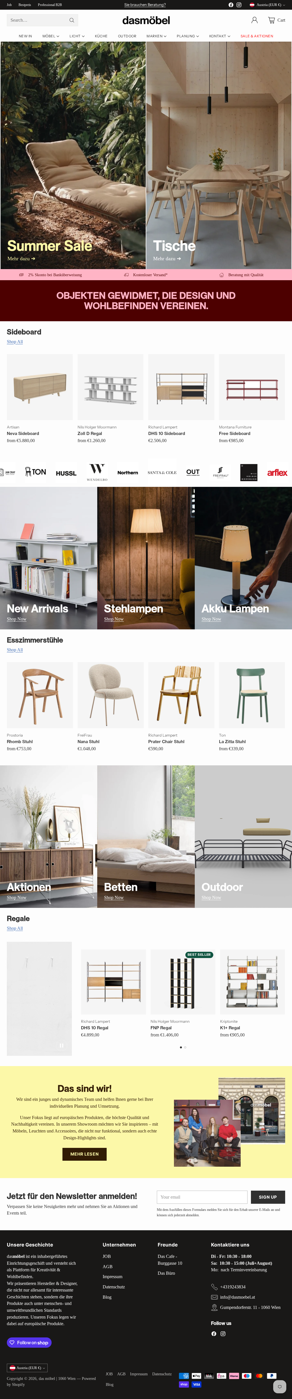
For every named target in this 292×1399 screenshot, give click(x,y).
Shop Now (17, 619)
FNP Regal (161, 1027)
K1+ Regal (230, 1027)
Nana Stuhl (89, 741)
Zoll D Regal (90, 433)
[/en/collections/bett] (145, 836)
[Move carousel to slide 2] (185, 1047)
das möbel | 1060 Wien (57, 1378)
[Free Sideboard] (252, 387)
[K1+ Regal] (252, 981)
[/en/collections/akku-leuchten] (243, 558)
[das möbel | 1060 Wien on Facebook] (231, 6)
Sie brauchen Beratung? (145, 4)
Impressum (112, 1276)
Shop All (15, 341)
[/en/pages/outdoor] (243, 836)
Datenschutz (114, 1286)
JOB (107, 1256)
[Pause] (61, 1045)
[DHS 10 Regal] (113, 981)
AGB (108, 1266)
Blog (107, 1297)
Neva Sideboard (23, 433)
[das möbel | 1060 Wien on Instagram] (239, 6)
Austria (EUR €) (269, 5)
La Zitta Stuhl (232, 741)
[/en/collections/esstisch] (218, 155)
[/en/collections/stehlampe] (145, 558)
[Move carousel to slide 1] (181, 1047)
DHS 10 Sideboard (166, 433)
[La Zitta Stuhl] (252, 695)
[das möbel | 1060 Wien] (146, 20)
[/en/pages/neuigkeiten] (48, 558)
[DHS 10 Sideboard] (181, 387)
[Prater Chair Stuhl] (181, 695)
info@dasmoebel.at (237, 1297)
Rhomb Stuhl (20, 741)
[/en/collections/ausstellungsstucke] (73, 155)
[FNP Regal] (183, 981)
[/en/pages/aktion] (48, 836)
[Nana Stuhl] (111, 695)
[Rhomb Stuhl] (40, 695)
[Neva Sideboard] (40, 387)
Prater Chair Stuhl (166, 741)
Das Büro (166, 1273)
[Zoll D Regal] (111, 387)
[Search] (72, 20)
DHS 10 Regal (94, 1027)
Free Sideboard (234, 433)
